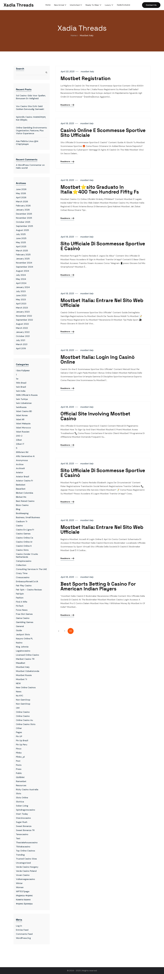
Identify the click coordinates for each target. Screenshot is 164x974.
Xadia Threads (19, 5)
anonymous (22, 460)
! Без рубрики (23, 370)
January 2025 (23, 258)
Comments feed (24, 934)
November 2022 (24, 315)
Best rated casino (25, 501)
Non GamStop (23, 703)
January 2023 (23, 311)
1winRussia (21, 407)
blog (18, 509)
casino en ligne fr (25, 529)
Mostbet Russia (24, 675)
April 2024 (21, 283)
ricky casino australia (27, 789)
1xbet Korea (21, 415)
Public (19, 773)
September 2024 (24, 266)
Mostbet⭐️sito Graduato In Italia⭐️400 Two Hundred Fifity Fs (100, 189)
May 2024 (21, 279)
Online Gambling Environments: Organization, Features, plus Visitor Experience (31, 130)
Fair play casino (24, 585)
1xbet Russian (22, 431)
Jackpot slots (23, 634)
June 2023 (21, 295)
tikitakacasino (23, 846)
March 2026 (22, 201)
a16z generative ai (25, 456)
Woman (20, 887)
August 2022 (22, 323)
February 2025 (23, 254)
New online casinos (26, 687)
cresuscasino (22, 577)
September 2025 (24, 226)
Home (74, 35)
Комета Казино (23, 899)
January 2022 (23, 332)
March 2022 (22, 328)
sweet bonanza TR (25, 830)
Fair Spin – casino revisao (29, 589)
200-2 (19, 435)
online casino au (24, 720)
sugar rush (21, 822)
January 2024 (23, 287)
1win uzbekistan (24, 403)
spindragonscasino (25, 809)
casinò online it (24, 545)
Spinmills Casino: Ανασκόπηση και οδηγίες (31, 118)
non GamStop (23, 699)
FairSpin (20, 593)
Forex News (21, 610)
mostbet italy (23, 667)
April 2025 (21, 246)
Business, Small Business (28, 517)
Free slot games (24, 614)
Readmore (65, 105)
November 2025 (24, 217)
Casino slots (22, 550)
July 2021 (20, 340)
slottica (20, 801)
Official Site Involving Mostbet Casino (95, 416)
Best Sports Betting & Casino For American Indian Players (98, 586)
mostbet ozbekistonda (27, 671)
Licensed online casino (27, 654)
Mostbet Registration (86, 78)
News (18, 691)
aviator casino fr (24, 480)
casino (19, 525)
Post (18, 760)
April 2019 (21, 348)
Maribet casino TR (25, 659)
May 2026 (21, 193)
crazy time (21, 573)
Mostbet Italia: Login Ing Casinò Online (98, 359)
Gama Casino (22, 618)
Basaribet (20, 488)
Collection (21, 565)
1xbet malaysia (23, 423)
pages (19, 732)
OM (17, 707)
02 (70, 631)
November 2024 (24, 262)
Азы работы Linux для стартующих (27, 143)
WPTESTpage (22, 891)
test (18, 838)
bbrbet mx (21, 497)
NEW (18, 683)
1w (17, 378)
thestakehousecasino (27, 842)
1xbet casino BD (24, 411)
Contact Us (151, 5)
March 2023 (22, 307)
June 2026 (21, 189)
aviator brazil (22, 476)
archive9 (20, 468)
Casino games (23, 533)
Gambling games (24, 622)
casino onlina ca (24, 537)
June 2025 (21, 238)
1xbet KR (20, 419)
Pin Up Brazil (22, 740)
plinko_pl (20, 756)
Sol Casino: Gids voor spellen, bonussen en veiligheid (31, 97)
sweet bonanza (23, 826)
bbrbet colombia (24, 492)
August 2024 (22, 270)
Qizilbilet (20, 777)
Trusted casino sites (26, 858)
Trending (20, 854)
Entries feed (22, 929)
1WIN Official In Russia (26, 395)
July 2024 (21, 275)
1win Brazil (21, 386)
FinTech (19, 605)
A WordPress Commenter (29, 165)
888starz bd (22, 452)
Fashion (19, 597)
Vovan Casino (23, 875)
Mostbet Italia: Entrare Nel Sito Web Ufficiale (102, 303)
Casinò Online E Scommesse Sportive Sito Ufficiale (103, 133)
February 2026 (23, 205)
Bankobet (20, 484)
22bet (19, 439)
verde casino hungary (27, 866)
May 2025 (21, 242)
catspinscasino (23, 561)
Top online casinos (25, 850)
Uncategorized (23, 862)
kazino (19, 642)
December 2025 (24, 213)
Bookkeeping (22, 513)
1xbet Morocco (23, 427)
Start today (22, 813)
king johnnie (22, 646)
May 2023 (21, 299)
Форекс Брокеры (24, 903)
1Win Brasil (21, 382)
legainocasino (23, 650)
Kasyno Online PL (24, 638)
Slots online (22, 797)
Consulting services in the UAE (31, 569)
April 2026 (21, 197)
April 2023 (21, 303)
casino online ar (24, 541)
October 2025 (23, 222)
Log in (19, 925)
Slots (18, 793)
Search (20, 68)
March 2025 (22, 250)
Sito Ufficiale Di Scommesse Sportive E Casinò (103, 246)
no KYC (19, 695)
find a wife (21, 601)
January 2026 (23, 209)
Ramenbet (21, 781)
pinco (18, 748)
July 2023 (21, 291)
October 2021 (23, 336)
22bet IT (20, 444)
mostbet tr (21, 679)
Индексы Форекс (24, 895)
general (20, 626)
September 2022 (24, 319)
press (18, 769)
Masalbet (20, 663)
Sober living (22, 805)
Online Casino (23, 712)
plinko (19, 752)
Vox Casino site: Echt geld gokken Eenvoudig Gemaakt (30, 108)
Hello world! (22, 167)
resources (21, 785)
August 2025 (22, 230)
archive (19, 464)
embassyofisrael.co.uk (27, 581)
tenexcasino (22, 834)
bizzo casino (22, 505)
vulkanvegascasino (25, 879)
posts (18, 765)
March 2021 (21, 344)
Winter (19, 883)
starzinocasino (23, 818)
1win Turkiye (22, 399)
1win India (20, 391)
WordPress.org (23, 938)
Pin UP (19, 736)
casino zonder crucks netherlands (27, 555)
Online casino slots (25, 724)
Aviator (19, 472)
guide (19, 630)
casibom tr (21, 521)
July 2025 (21, 234)
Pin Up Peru (21, 744)
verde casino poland (26, 871)
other (19, 728)
